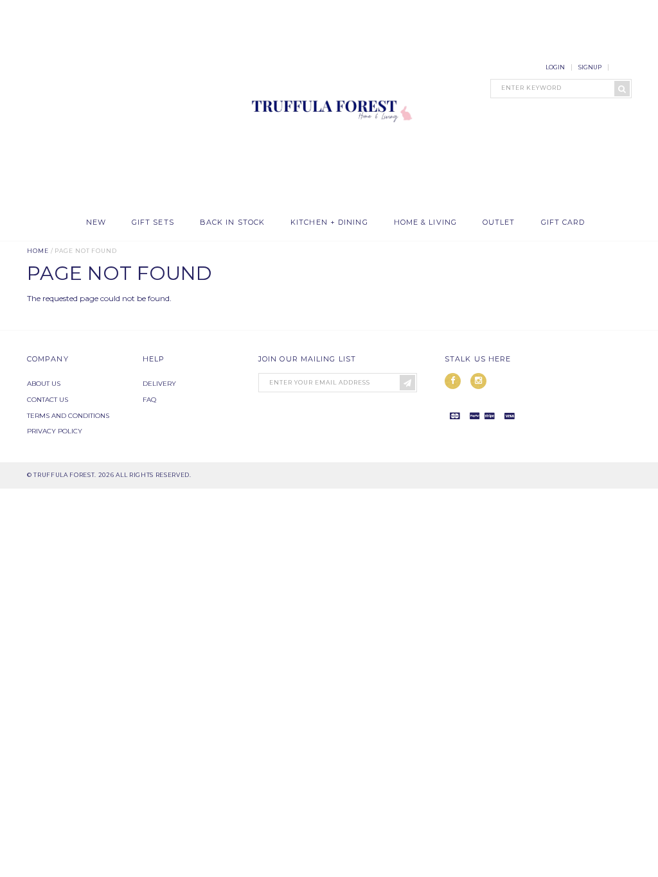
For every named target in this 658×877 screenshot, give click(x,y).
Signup (589, 67)
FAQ (149, 399)
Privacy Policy (54, 431)
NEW (96, 222)
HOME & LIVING (425, 222)
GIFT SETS (153, 222)
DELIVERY (159, 383)
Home (38, 250)
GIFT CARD (563, 222)
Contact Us (47, 399)
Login (555, 67)
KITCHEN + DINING (329, 222)
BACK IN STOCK (232, 222)
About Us (43, 383)
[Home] (329, 195)
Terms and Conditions (68, 416)
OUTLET (499, 222)
